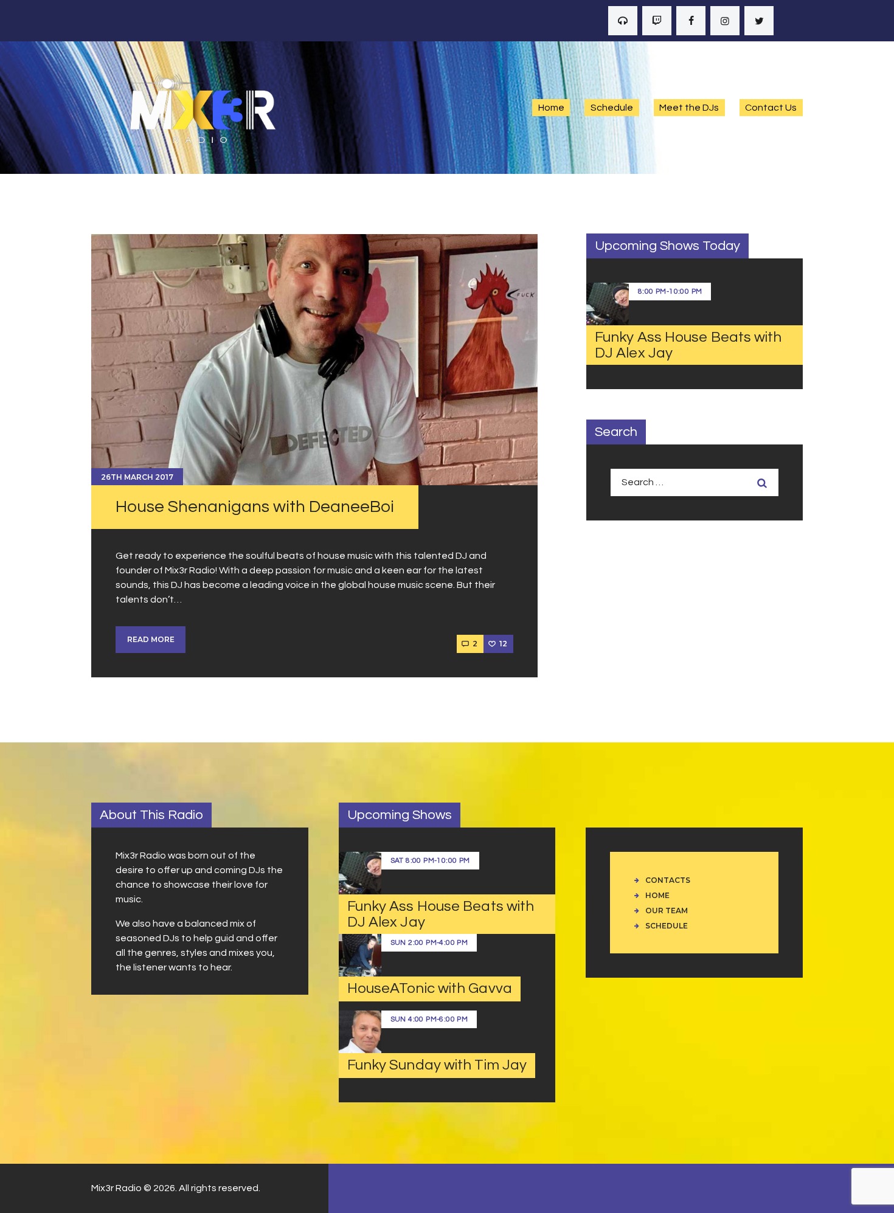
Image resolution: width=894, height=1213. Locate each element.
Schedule (666, 925)
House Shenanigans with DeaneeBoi (255, 507)
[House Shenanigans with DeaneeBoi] (314, 359)
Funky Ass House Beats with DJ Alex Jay (688, 345)
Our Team (666, 910)
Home (657, 895)
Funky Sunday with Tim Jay (437, 1065)
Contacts (667, 880)
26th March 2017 (137, 477)
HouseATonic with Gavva (429, 988)
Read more (151, 639)
